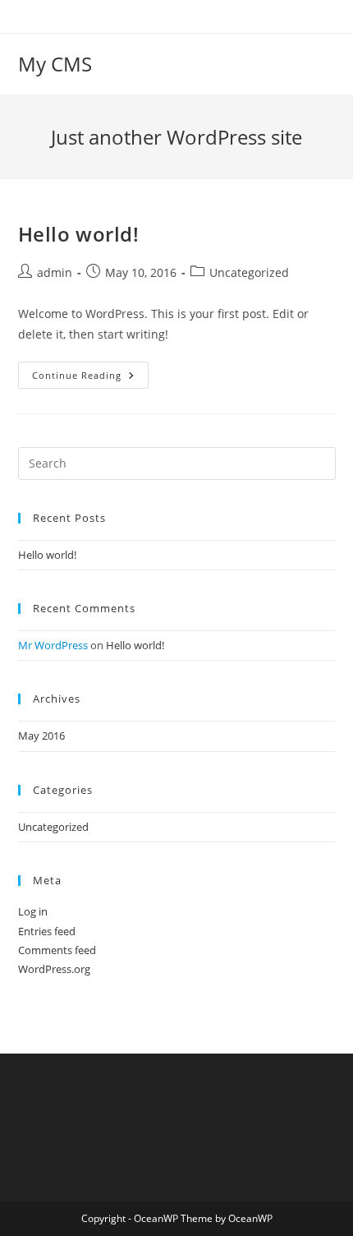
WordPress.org (54, 969)
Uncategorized (249, 272)
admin (54, 272)
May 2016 (41, 735)
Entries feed (47, 931)
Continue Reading (90, 378)
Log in (33, 911)
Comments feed (57, 950)
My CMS (55, 63)
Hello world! (79, 233)
